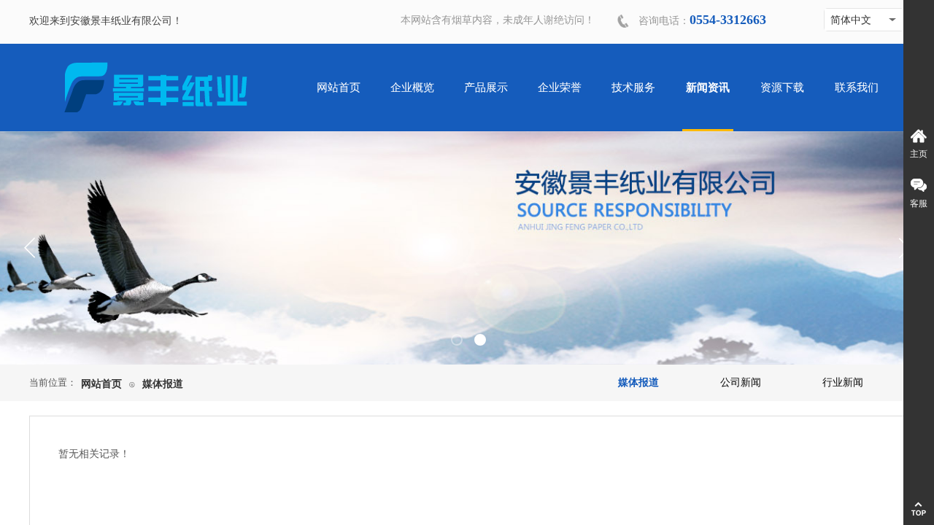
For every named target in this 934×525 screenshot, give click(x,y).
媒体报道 (162, 383)
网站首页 (101, 383)
